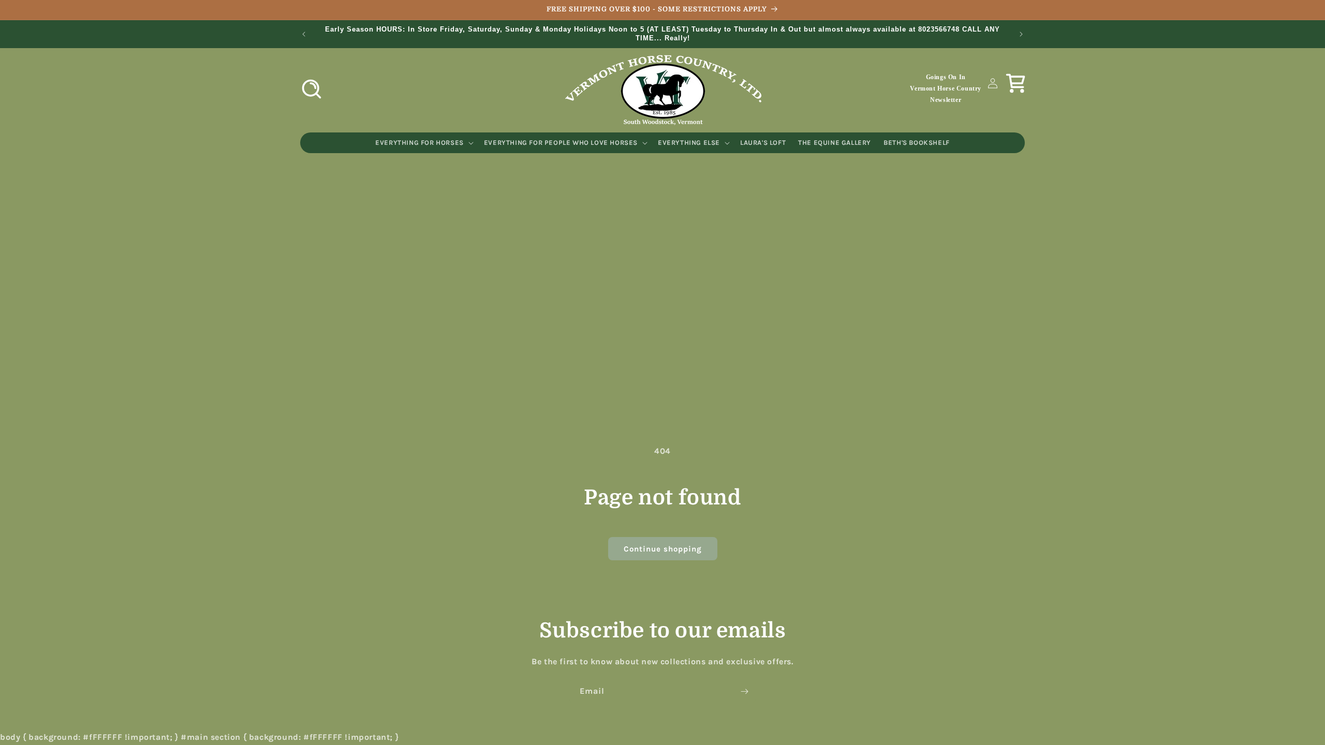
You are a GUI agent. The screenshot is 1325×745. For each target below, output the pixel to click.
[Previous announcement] (303, 34)
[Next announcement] (1021, 34)
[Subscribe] (744, 691)
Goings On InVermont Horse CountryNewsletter (945, 88)
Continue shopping (663, 549)
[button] (311, 89)
